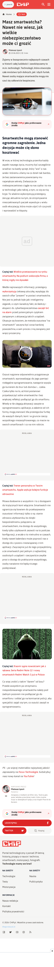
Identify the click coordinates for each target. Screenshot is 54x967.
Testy (5, 881)
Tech (23, 14)
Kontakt (6, 906)
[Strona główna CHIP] (22, 4)
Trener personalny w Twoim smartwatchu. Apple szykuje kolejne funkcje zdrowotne (25, 489)
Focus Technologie (28, 772)
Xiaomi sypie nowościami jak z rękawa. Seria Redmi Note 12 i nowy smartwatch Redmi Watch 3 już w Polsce (24, 670)
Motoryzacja (8, 887)
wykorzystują (9, 291)
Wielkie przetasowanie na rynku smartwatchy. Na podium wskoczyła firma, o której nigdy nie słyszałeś (25, 276)
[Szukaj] (43, 4)
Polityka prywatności (13, 911)
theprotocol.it (8, 927)
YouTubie (28, 776)
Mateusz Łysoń (15, 50)
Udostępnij (11, 823)
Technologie (8, 876)
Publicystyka (36, 881)
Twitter (9, 830)
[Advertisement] (27, 453)
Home (9, 14)
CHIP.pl (13, 922)
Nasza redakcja (10, 900)
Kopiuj (41, 830)
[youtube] (6, 796)
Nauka (32, 876)
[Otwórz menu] (49, 4)
